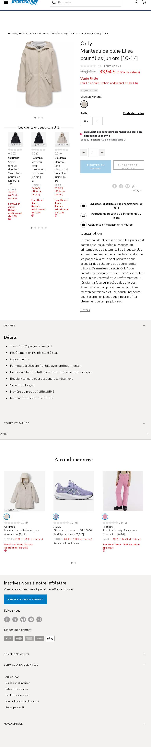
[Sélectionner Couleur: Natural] (84, 104)
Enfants (12, 33)
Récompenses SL (15, 707)
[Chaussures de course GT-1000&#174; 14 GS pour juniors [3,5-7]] (73, 491)
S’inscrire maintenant (25, 599)
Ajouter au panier (96, 167)
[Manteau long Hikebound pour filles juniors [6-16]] (38, 139)
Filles (22, 33)
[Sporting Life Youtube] (31, 619)
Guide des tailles (133, 113)
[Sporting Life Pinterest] (23, 619)
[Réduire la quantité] (83, 152)
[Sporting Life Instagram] (39, 619)
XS (86, 121)
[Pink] (105, 517)
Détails (85, 310)
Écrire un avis (112, 66)
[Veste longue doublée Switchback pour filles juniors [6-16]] (15, 139)
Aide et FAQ (12, 676)
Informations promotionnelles (22, 701)
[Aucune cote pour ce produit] (89, 66)
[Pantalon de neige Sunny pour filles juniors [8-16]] (123, 491)
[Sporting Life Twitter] (15, 619)
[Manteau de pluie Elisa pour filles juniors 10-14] (39, 73)
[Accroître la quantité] (102, 152)
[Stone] (7, 517)
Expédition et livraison (18, 683)
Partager (137, 190)
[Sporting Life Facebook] (7, 619)
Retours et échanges (17, 689)
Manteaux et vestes (38, 33)
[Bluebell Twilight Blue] (56, 517)
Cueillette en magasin (129, 167)
